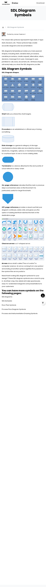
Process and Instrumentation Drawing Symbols (20, 313)
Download (40, 3)
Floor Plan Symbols (9, 305)
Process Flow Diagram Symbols (14, 309)
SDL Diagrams (7, 297)
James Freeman (19, 34)
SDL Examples (7, 301)
